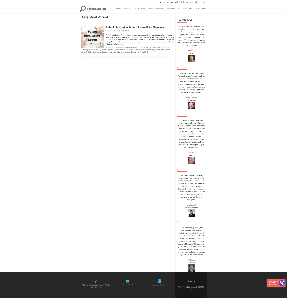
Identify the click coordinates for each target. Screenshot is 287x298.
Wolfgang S (191, 205)
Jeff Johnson (191, 260)
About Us (159, 8)
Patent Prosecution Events (97, 52)
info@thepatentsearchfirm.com (191, 2)
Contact (204, 8)
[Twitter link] (191, 281)
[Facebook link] (188, 281)
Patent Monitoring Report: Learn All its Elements (135, 27)
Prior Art (139, 52)
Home (118, 8)
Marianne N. (191, 153)
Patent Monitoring (147, 50)
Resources (193, 8)
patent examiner (122, 50)
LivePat (151, 8)
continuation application (157, 47)
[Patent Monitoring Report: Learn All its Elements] (92, 37)
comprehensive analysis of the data (135, 47)
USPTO (145, 52)
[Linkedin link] (194, 281)
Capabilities (170, 8)
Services (126, 8)
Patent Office (159, 50)
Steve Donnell (191, 97)
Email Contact (127, 285)
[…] (122, 44)
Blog (115, 47)
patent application (93, 50)
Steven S (191, 51)
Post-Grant (131, 52)
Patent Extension (134, 50)
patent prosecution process (117, 52)
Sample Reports (140, 8)
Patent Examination (108, 50)
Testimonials (182, 8)
